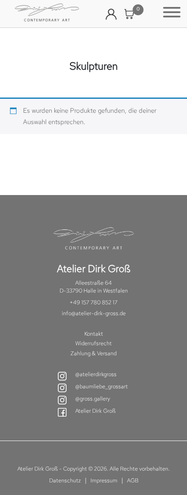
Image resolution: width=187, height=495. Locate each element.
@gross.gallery (92, 398)
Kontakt (93, 333)
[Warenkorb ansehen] (129, 14)
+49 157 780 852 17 (93, 302)
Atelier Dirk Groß (95, 410)
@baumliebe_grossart (101, 386)
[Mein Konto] (111, 14)
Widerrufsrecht (93, 343)
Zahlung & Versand (93, 353)
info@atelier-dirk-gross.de (94, 313)
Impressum (103, 480)
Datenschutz (65, 480)
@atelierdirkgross (96, 374)
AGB (132, 480)
